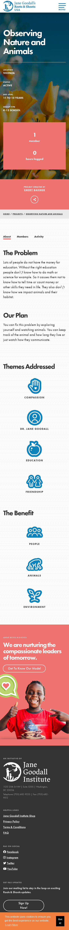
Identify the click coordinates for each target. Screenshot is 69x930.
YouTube (12, 869)
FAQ (6, 833)
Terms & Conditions (14, 827)
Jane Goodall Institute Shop (19, 816)
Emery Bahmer (34, 190)
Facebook (13, 852)
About (7, 236)
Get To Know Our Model (24, 668)
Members (22, 236)
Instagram (12, 857)
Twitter (10, 863)
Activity (39, 236)
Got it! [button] (60, 921)
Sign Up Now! (23, 905)
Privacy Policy (11, 821)
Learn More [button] (11, 925)
